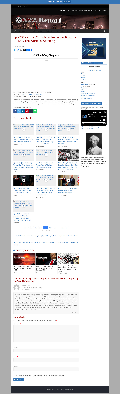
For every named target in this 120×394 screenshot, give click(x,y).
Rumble (83, 74)
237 (41, 228)
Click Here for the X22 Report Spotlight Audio (94, 127)
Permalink (27, 290)
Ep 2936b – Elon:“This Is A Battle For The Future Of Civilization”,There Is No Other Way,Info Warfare (46, 243)
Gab (82, 89)
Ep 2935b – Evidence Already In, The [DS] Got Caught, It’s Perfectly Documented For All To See (45, 237)
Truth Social (84, 84)
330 (63, 228)
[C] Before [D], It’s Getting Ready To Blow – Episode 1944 (23, 268)
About (68, 31)
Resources (49, 31)
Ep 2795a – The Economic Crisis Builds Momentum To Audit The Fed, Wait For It (23, 139)
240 (55, 228)
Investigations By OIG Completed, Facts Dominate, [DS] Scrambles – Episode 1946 (68, 268)
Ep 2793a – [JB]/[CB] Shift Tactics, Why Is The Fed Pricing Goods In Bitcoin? (44, 165)
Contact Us (60, 31)
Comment (17, 324)
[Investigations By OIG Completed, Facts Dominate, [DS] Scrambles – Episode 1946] (68, 254)
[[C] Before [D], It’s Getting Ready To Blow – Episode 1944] (24, 254)
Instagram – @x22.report (88, 93)
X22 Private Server (24, 31)
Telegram (83, 88)
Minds (83, 91)
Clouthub (83, 79)
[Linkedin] (23, 111)
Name (15, 347)
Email (15, 357)
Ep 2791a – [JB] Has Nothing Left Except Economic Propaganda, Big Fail (67, 190)
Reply (75, 313)
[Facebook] (15, 111)
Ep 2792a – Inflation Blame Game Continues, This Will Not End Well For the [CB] (22, 190)
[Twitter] (19, 111)
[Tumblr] (31, 111)
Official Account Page (87, 98)
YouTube (83, 75)
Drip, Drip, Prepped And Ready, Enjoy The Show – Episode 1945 (44, 268)
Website (15, 366)
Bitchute (83, 77)
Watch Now (67, 1)
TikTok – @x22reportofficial (88, 95)
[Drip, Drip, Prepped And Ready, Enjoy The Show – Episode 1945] (46, 254)
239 (50, 228)
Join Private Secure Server (94, 70)
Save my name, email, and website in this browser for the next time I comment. (40, 376)
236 (36, 228)
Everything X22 (37, 31)
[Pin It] (27, 111)
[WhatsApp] (35, 111)
